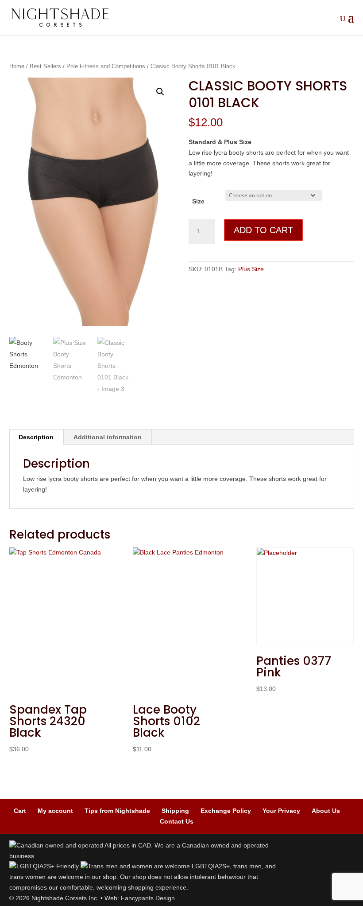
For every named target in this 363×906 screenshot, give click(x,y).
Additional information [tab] (107, 437)
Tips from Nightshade (117, 810)
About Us (326, 810)
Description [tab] (36, 437)
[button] (160, 92)
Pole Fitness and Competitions (105, 66)
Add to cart (263, 230)
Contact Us (176, 821)
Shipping (175, 810)
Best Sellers (45, 66)
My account (55, 810)
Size (198, 201)
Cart (20, 810)
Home (16, 66)
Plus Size (251, 269)
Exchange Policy (226, 810)
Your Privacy (281, 810)
